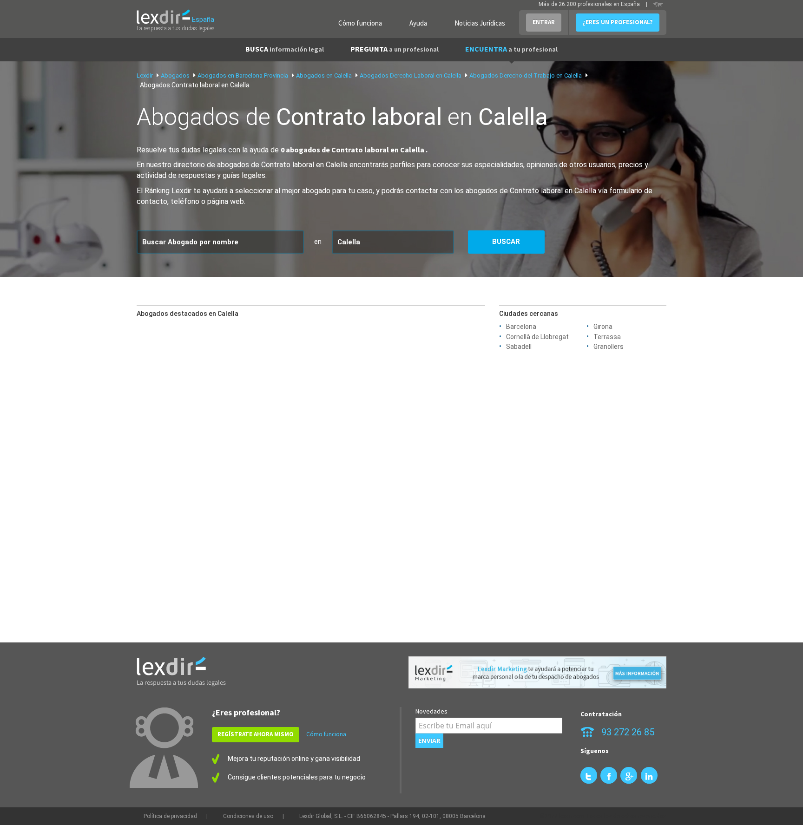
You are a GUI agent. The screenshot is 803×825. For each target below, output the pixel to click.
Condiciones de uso (248, 816)
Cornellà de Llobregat (537, 336)
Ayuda (418, 23)
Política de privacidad (170, 816)
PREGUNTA (394, 48)
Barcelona (521, 326)
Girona (602, 326)
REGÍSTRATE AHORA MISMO (255, 734)
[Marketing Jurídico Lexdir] (537, 672)
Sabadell (519, 346)
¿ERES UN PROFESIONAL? (617, 22)
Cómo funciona (360, 23)
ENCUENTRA (511, 48)
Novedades (431, 711)
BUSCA (284, 48)
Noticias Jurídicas (479, 23)
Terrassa (607, 336)
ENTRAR (544, 22)
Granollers (608, 346)
